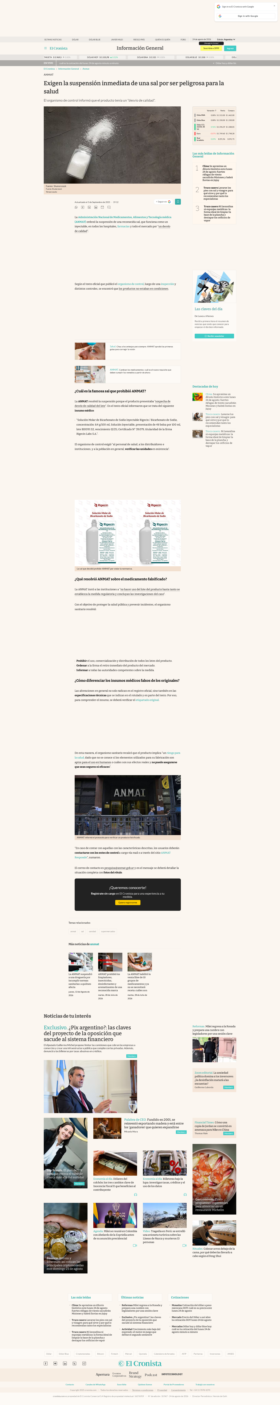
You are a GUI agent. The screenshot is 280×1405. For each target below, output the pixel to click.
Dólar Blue (64, 1354)
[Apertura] (103, 1375)
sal (82, 931)
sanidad (92, 931)
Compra (231, 111)
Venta (222, 111)
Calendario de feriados (164, 1354)
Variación (210, 111)
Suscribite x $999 (211, 48)
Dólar (75, 40)
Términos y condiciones (142, 1390)
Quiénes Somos (145, 1384)
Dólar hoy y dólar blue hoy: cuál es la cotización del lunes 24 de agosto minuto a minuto (206, 63)
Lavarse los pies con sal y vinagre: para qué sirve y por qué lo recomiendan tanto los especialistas (218, 193)
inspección (168, 284)
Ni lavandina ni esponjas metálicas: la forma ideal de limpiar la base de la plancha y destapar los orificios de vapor (218, 213)
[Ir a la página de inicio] (58, 48)
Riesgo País (139, 40)
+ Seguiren (164, 202)
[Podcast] (151, 1375)
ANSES (231, 1354)
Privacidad (162, 1390)
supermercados (108, 931)
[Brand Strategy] (135, 1375)
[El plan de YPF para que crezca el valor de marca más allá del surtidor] (66, 1153)
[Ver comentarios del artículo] (108, 207)
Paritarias (198, 1354)
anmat (86, 69)
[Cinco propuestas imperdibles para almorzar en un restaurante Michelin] (214, 1179)
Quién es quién (162, 40)
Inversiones (215, 1354)
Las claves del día (208, 309)
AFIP (184, 1354)
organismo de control (131, 284)
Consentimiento (178, 1390)
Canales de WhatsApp (95, 1384)
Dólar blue (94, 40)
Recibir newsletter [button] (216, 336)
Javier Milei (117, 40)
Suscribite (121, 1384)
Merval (128, 1354)
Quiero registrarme (127, 902)
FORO (183, 40)
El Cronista (49, 69)
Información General (68, 69)
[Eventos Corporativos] (119, 1375)
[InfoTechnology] (172, 1375)
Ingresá (230, 48)
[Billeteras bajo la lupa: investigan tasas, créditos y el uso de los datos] (165, 1163)
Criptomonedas (83, 1354)
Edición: (224, 39)
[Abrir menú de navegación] (45, 48)
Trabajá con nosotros (205, 1384)
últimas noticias (53, 40)
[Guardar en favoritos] (178, 202)
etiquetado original (147, 700)
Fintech (114, 1354)
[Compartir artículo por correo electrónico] (102, 207)
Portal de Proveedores (174, 1384)
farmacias (123, 226)
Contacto (70, 1384)
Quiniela (143, 1354)
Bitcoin (100, 1354)
